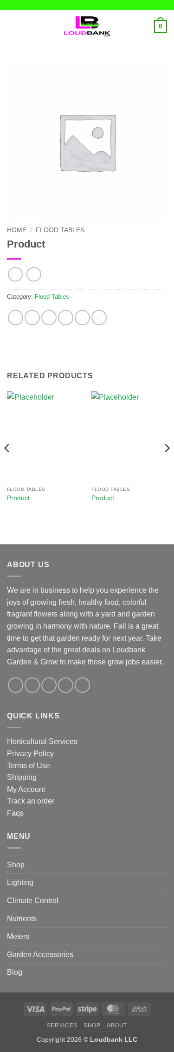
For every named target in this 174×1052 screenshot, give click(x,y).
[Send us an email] (65, 685)
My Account (26, 789)
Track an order (30, 801)
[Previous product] (33, 274)
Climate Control (32, 901)
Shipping (22, 777)
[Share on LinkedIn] (99, 317)
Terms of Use (28, 766)
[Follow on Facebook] (15, 685)
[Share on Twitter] (49, 317)
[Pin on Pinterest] (82, 317)
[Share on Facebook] (32, 317)
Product (18, 498)
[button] (12, 26)
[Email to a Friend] (65, 317)
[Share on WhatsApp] (15, 317)
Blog (14, 972)
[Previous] (7, 466)
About (117, 1025)
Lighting (20, 882)
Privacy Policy (30, 753)
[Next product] (15, 274)
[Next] (166, 466)
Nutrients (22, 919)
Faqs (15, 813)
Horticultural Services (42, 741)
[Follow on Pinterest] (82, 685)
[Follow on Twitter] (49, 685)
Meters (18, 936)
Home (16, 230)
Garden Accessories (40, 954)
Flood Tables (60, 230)
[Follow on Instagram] (32, 685)
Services (62, 1025)
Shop (16, 865)
